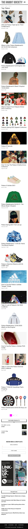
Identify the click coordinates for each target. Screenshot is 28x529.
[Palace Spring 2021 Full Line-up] (14, 217)
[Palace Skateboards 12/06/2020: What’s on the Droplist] (14, 317)
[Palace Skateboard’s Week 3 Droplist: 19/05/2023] (14, 78)
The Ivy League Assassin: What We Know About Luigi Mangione (13, 513)
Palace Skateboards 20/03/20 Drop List (14, 407)
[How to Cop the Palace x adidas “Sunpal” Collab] (14, 276)
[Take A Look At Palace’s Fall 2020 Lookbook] (14, 297)
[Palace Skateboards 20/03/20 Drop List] (14, 399)
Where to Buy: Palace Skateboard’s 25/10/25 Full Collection (12, 46)
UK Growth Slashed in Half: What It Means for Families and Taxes (13, 501)
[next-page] (16, 415)
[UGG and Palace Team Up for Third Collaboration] (14, 17)
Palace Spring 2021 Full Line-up (11, 225)
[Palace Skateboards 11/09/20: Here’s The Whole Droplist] (14, 235)
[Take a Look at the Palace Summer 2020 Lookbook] (14, 358)
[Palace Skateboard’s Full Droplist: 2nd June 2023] (14, 58)
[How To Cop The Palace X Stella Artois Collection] (14, 157)
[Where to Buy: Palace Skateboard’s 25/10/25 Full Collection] (14, 37)
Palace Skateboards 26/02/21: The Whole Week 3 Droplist (12, 205)
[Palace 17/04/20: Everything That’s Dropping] (14, 379)
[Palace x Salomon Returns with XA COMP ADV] (14, 256)
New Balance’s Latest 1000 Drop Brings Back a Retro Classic (13, 505)
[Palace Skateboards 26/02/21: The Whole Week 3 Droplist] (14, 196)
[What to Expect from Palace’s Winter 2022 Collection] (14, 99)
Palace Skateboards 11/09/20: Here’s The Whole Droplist (13, 244)
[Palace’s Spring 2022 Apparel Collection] (14, 119)
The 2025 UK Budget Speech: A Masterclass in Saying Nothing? (13, 496)
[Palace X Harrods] (14, 138)
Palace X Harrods (6, 146)
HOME (6, 525)
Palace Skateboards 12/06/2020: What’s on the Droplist (11, 326)
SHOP (16, 525)
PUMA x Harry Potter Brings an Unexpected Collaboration (11, 509)
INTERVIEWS (21, 525)
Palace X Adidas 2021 (8, 185)
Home (2, 6)
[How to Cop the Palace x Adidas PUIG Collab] (14, 338)
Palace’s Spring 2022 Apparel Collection (14, 127)
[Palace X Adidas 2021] (14, 177)
